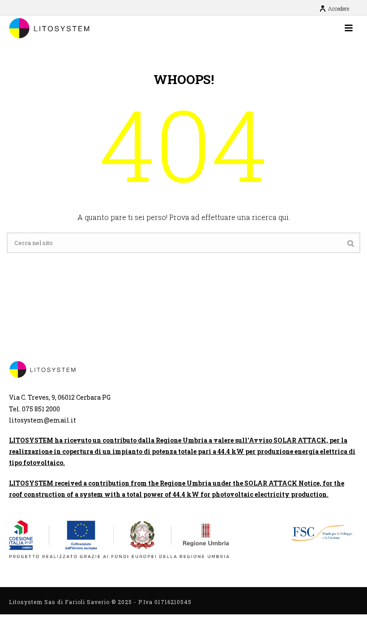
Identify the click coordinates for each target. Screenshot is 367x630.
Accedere (338, 8)
